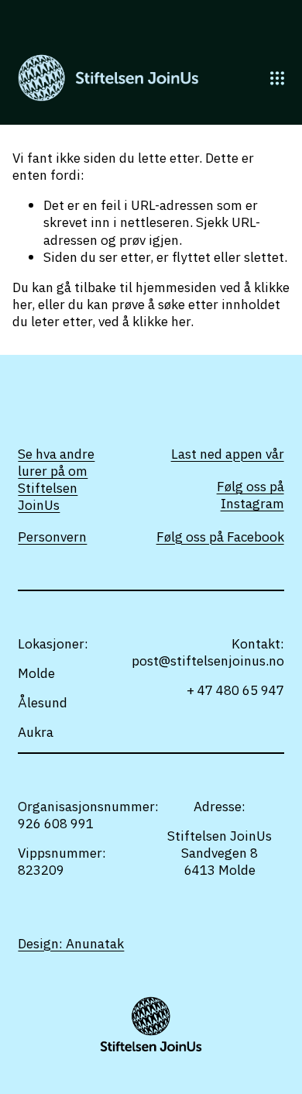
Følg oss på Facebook (220, 536)
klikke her (161, 321)
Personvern (52, 536)
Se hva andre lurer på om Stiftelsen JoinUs (56, 480)
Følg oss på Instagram (250, 495)
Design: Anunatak (71, 943)
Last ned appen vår (227, 454)
